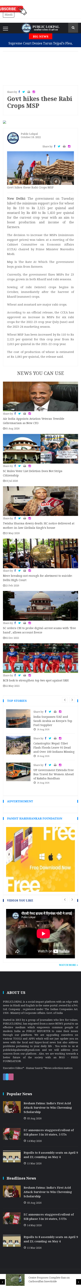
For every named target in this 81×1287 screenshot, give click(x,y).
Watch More (68, 965)
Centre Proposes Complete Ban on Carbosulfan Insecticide (49, 1279)
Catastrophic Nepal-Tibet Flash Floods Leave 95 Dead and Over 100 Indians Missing (54, 747)
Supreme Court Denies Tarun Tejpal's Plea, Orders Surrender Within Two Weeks (40, 46)
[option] (40, 1280)
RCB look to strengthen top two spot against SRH (36, 680)
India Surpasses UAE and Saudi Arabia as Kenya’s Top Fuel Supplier (52, 721)
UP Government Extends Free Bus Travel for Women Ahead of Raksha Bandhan (53, 774)
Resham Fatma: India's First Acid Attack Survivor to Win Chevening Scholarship (48, 1107)
